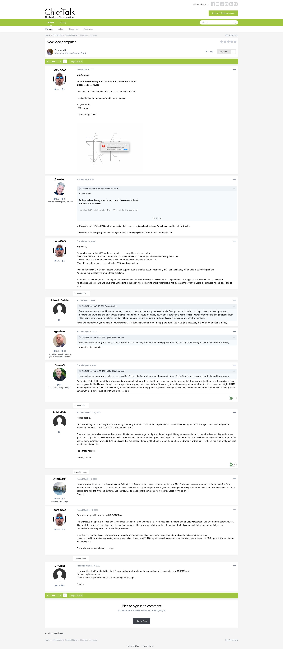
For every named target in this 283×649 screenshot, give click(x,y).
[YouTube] (217, 4)
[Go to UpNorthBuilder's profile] (59, 309)
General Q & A (79, 53)
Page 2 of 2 (76, 61)
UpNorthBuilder (60, 300)
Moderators (88, 28)
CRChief (60, 566)
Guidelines (73, 28)
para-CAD (60, 69)
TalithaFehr (60, 412)
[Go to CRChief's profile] (59, 575)
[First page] (48, 61)
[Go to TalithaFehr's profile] (59, 421)
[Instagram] (222, 4)
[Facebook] (213, 4)
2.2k (58, 198)
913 (58, 89)
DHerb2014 (60, 479)
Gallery (61, 28)
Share (210, 51)
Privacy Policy (148, 645)
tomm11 (62, 50)
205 (60, 384)
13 (58, 585)
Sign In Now (141, 620)
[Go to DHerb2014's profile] (59, 488)
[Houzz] (231, 4)
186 (58, 498)
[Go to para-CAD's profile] (59, 79)
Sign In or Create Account (223, 13)
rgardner (59, 331)
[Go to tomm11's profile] (50, 52)
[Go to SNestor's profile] (59, 188)
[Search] (235, 22)
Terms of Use (132, 645)
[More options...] (234, 69)
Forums (48, 28)
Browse (51, 22)
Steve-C (108, 306)
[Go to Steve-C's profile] (59, 374)
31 (64, 198)
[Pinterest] (226, 4)
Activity (63, 22)
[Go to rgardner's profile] (59, 340)
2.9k (58, 350)
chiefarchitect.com (201, 4)
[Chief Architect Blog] (236, 4)
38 (64, 350)
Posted (85, 69)
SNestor (60, 179)
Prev (54, 61)
